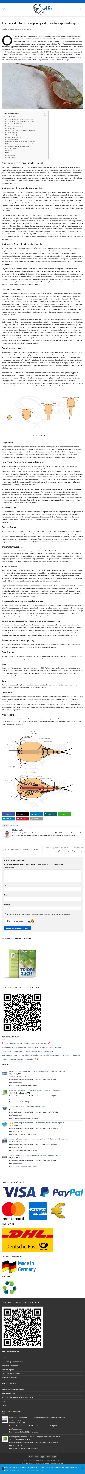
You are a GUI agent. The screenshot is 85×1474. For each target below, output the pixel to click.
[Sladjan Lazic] (7, 834)
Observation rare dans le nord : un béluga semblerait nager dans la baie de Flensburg (31, 1047)
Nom (6, 885)
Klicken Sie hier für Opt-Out (33, 1471)
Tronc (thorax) (12, 148)
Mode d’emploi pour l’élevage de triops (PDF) (17, 1397)
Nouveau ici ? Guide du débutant (13, 1389)
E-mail (6, 895)
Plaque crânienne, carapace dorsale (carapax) (21, 141)
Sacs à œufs (11, 155)
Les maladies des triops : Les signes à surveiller (21, 849)
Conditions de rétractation (11, 1373)
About (4, 1358)
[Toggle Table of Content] (44, 114)
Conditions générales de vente (12, 1362)
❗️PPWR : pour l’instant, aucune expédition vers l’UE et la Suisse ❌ (26, 1043)
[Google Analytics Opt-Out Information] (3, 1469)
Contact (4, 1405)
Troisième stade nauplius (15, 124)
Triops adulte (11, 128)
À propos (5, 825)
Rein (9, 153)
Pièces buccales (12, 132)
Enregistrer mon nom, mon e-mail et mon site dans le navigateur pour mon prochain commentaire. (38, 914)
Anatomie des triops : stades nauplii (15, 117)
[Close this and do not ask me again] (82, 1469)
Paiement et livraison (9, 1377)
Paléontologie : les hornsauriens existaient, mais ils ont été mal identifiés (27, 1051)
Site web (7, 904)
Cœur (10, 151)
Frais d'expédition (17, 1082)
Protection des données (10, 1366)
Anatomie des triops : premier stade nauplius (21, 119)
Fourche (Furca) (12, 135)
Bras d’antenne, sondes (14, 137)
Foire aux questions (8, 1393)
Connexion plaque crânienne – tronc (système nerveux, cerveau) (27, 144)
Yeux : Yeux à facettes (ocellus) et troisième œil (21, 130)
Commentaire (9, 867)
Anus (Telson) (12, 157)
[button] (3, 9)
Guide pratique (7, 20)
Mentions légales (8, 1370)
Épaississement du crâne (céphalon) (18, 146)
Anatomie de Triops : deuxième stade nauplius (21, 121)
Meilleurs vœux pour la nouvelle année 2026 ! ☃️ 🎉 (20, 1059)
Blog (3, 1401)
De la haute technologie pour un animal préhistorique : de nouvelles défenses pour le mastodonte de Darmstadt (41, 1055)
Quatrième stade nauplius (15, 126)
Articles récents (15, 825)
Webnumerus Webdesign (56, 1463)
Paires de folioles (13, 139)
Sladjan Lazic (26, 29)
